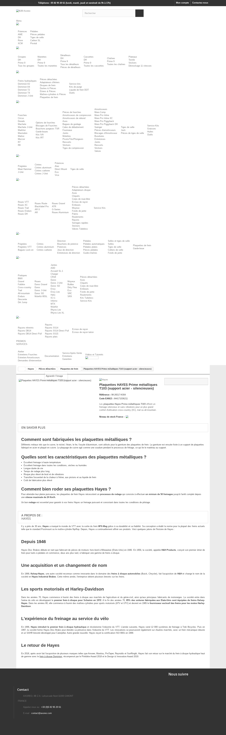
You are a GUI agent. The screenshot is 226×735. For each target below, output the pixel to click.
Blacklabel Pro (42, 206)
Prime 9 (21, 63)
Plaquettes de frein (49, 97)
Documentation (52, 356)
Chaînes (111, 58)
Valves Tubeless (80, 229)
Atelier (21, 351)
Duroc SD (39, 293)
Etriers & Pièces (48, 91)
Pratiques (22, 275)
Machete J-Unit (25, 127)
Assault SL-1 (57, 271)
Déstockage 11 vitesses (140, 66)
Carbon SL (35, 40)
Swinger (98, 127)
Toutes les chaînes (116, 64)
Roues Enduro (24, 211)
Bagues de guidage (72, 124)
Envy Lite (55, 292)
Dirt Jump (22, 302)
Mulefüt (54, 307)
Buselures (99, 136)
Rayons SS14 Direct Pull (57, 330)
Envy (53, 289)
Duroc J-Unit (40, 290)
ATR (54, 206)
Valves (97, 151)
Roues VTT (23, 202)
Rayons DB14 (24, 330)
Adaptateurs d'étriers (50, 82)
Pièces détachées (48, 79)
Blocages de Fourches (46, 125)
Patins (75, 214)
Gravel (21, 281)
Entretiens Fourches (27, 354)
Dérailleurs (65, 55)
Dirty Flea (72, 287)
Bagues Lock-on (25, 250)
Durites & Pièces (48, 88)
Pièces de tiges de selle (132, 133)
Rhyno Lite (56, 310)
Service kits (75, 84)
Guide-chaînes (90, 253)
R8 (19, 145)
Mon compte (182, 2)
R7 (19, 142)
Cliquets (76, 196)
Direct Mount (61, 169)
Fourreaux (67, 130)
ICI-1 (53, 298)
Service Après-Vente (72, 353)
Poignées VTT (25, 247)
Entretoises (99, 139)
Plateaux (133, 57)
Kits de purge (75, 87)
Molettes (67, 136)
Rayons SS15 (51, 333)
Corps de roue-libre (81, 199)
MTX (53, 304)
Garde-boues (42, 131)
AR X (37, 209)
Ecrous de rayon (80, 202)
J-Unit (20, 172)
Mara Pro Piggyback (104, 121)
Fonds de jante (79, 211)
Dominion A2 (24, 84)
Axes (65, 121)
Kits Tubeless (86, 298)
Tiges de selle (37, 37)
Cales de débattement (73, 127)
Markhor (22, 130)
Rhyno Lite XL (57, 313)
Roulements (77, 217)
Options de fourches (45, 122)
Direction (61, 241)
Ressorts (67, 142)
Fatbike (21, 284)
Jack (123, 130)
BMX (20, 278)
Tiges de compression (73, 148)
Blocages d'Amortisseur (105, 133)
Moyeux (76, 208)
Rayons (75, 220)
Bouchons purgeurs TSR (47, 128)
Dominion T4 (24, 93)
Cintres (38, 164)
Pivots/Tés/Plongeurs (73, 139)
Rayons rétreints (26, 327)
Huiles (150, 131)
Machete (22, 124)
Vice (57, 175)
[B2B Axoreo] (46, 12)
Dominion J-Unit (25, 96)
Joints (65, 133)
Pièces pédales (37, 34)
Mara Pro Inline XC (103, 118)
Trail (20, 290)
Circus (21, 118)
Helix (53, 295)
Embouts (76, 205)
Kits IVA (40, 134)
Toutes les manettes (47, 66)
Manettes (42, 57)
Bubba (71, 284)
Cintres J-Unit (41, 173)
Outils (72, 93)
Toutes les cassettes (94, 66)
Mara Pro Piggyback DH (106, 124)
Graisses (151, 128)
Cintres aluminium (45, 247)
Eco (69, 290)
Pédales (34, 31)
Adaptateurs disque (81, 190)
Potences (22, 31)
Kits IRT (40, 137)
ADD (53, 268)
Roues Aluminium (60, 212)
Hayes (26, 519)
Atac (57, 166)
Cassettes (88, 57)
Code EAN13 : (106, 398)
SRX (70, 296)
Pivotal (33, 43)
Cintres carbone (42, 170)
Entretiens (67, 356)
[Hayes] (104, 379)
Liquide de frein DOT (79, 90)
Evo (57, 172)
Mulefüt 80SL (41, 296)
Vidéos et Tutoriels (94, 354)
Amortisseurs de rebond (74, 118)
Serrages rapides (80, 223)
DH (19, 37)
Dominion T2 (24, 90)
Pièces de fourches (72, 112)
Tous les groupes (26, 66)
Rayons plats (51, 336)
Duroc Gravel (41, 284)
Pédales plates (90, 247)
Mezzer (21, 139)
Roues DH (23, 214)
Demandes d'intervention (29, 360)
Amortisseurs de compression (77, 115)
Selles (111, 244)
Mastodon (22, 133)
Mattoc (21, 136)
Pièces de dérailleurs (70, 67)
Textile (132, 60)
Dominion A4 (24, 87)
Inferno (54, 301)
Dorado (21, 121)
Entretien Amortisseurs (29, 357)
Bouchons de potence (67, 244)
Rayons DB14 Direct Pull (30, 333)
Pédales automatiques (94, 244)
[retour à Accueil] (21, 369)
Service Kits (153, 125)
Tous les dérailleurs (69, 64)
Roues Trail (23, 208)
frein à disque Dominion (51, 656)
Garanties (67, 359)
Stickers (132, 63)
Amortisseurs (100, 109)
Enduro (21, 296)
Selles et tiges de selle (119, 241)
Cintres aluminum (43, 167)
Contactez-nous (200, 2)
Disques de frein (47, 85)
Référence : (105, 394)
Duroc (37, 287)
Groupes (22, 57)
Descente (22, 299)
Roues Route (41, 203)
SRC (70, 293)
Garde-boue (138, 248)
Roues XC (23, 205)
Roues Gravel (58, 203)
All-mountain (24, 293)
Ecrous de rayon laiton (83, 332)
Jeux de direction (65, 250)
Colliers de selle (115, 250)
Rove (20, 40)
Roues (38, 281)
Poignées (22, 166)
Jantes (54, 265)
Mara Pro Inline (101, 115)
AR (36, 212)
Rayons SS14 (51, 327)
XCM (20, 43)
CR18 (53, 277)
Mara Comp (100, 112)
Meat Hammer (24, 169)
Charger (54, 274)
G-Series (56, 209)
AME (20, 34)
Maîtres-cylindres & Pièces (53, 94)
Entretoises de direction (68, 253)
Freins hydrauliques (27, 81)
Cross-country (24, 287)
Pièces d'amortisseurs (105, 130)
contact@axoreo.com (41, 713)
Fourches (22, 115)
